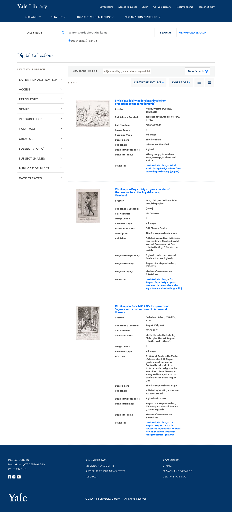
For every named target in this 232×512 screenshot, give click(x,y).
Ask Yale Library (162, 6)
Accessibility (171, 460)
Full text (92, 40)
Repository (28, 99)
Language (27, 129)
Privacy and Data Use (177, 471)
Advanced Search (193, 32)
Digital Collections (35, 55)
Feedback (91, 476)
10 (180, 82)
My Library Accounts (99, 465)
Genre (24, 109)
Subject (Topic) (32, 148)
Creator (26, 139)
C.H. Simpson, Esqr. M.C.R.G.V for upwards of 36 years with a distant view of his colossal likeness (142, 309)
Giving (167, 465)
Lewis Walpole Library (157, 165)
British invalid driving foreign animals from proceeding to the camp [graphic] (140, 102)
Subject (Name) (32, 158)
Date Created (30, 178)
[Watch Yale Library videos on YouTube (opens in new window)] (19, 476)
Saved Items (106, 6)
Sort (147, 82)
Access (24, 89)
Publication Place (34, 168)
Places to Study (206, 6)
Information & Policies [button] (141, 17)
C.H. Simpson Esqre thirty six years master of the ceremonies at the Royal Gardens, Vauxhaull (142, 192)
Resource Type (31, 119)
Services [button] (57, 17)
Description (78, 40)
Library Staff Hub (174, 476)
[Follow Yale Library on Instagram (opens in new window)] (13, 476)
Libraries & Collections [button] (93, 17)
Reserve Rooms (184, 6)
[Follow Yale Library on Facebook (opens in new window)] (9, 476)
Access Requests (127, 6)
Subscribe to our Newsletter (105, 471)
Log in (145, 6)
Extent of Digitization (38, 79)
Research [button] (32, 17)
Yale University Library (32, 6)
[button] (165, 32)
